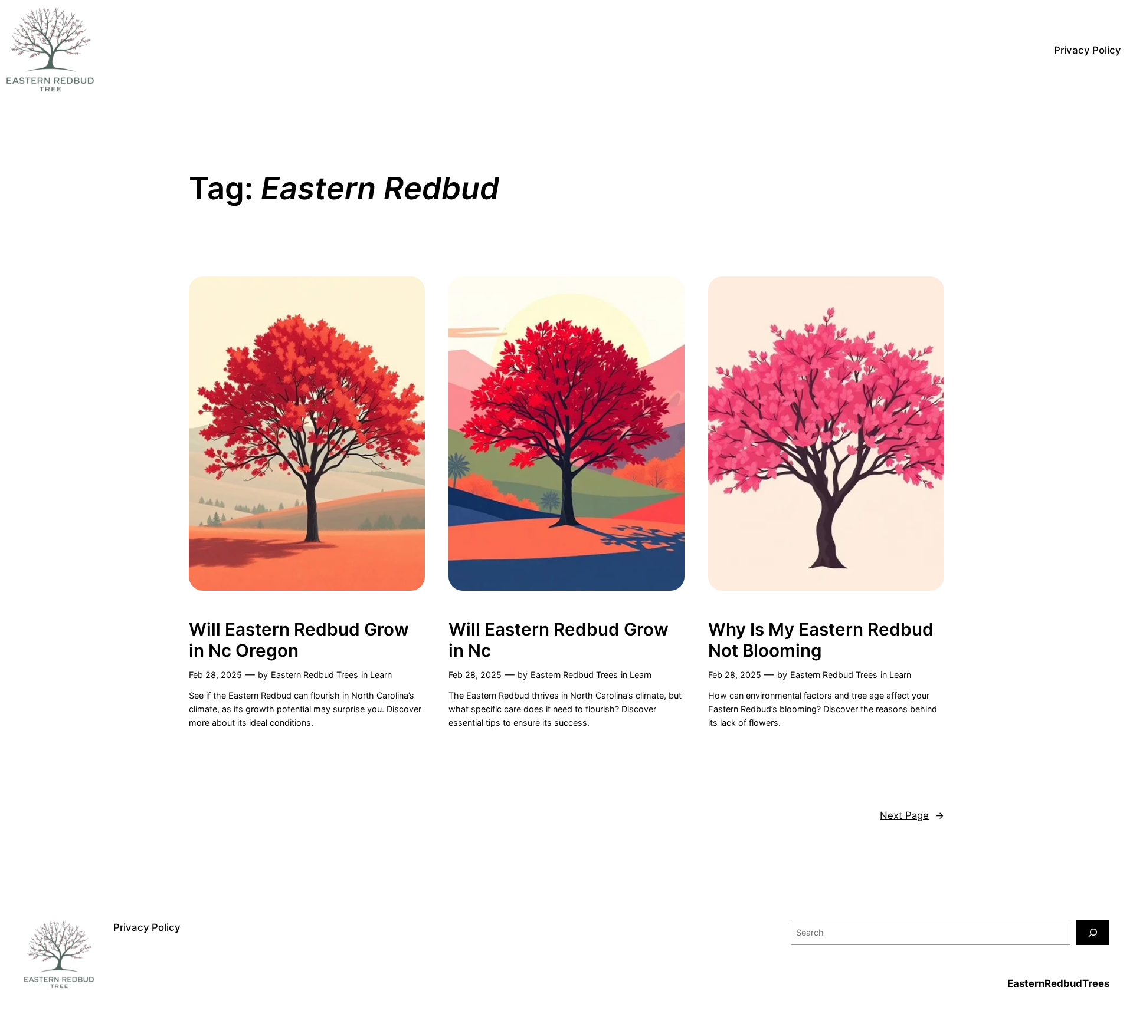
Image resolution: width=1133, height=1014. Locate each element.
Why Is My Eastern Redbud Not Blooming (821, 640)
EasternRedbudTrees (1058, 983)
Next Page (912, 815)
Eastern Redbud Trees (314, 675)
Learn (381, 675)
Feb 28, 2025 (215, 675)
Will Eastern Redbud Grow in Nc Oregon (299, 640)
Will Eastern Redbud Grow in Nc (558, 640)
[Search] (1092, 932)
